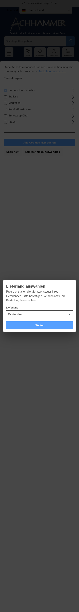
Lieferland (12, 307)
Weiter (39, 325)
